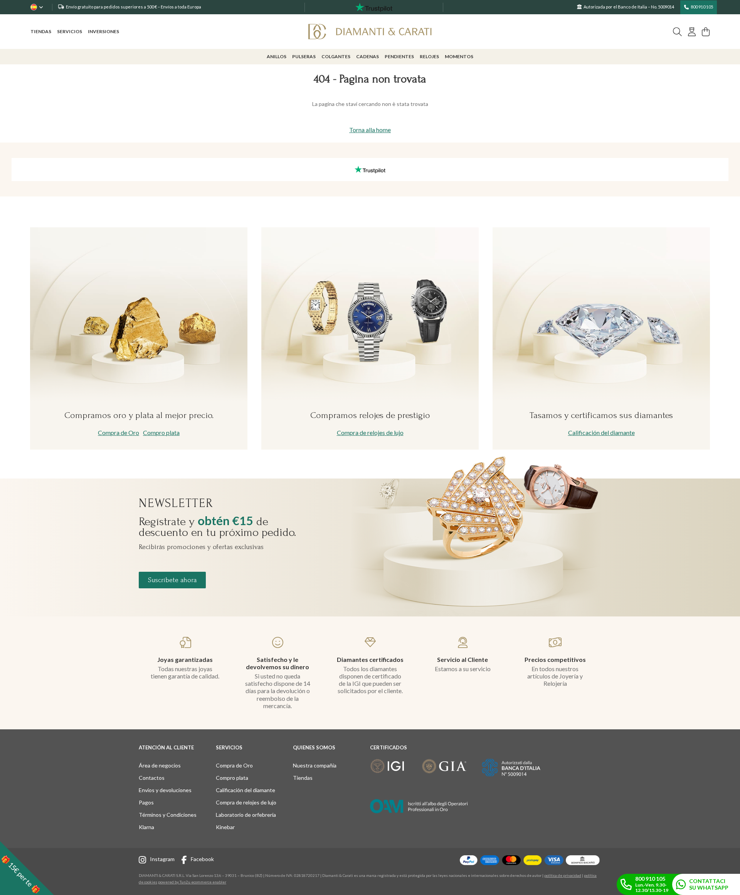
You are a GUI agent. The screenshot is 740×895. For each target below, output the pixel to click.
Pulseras (304, 56)
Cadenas (367, 56)
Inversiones (103, 31)
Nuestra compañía (314, 765)
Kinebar (225, 827)
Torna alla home (370, 129)
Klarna (146, 827)
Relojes (429, 56)
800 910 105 (702, 6)
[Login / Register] (692, 31)
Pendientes (399, 56)
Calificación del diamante (601, 432)
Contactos (152, 777)
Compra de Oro (118, 432)
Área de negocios (160, 765)
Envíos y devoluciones (165, 790)
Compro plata (161, 432)
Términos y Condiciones (168, 814)
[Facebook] (186, 861)
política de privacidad (562, 875)
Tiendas (40, 31)
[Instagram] (144, 861)
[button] (27, 868)
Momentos (459, 56)
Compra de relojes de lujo (370, 432)
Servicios (69, 31)
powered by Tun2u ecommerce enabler (192, 882)
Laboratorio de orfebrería (246, 814)
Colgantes (335, 56)
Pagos (146, 802)
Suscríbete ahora (172, 580)
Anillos (276, 56)
